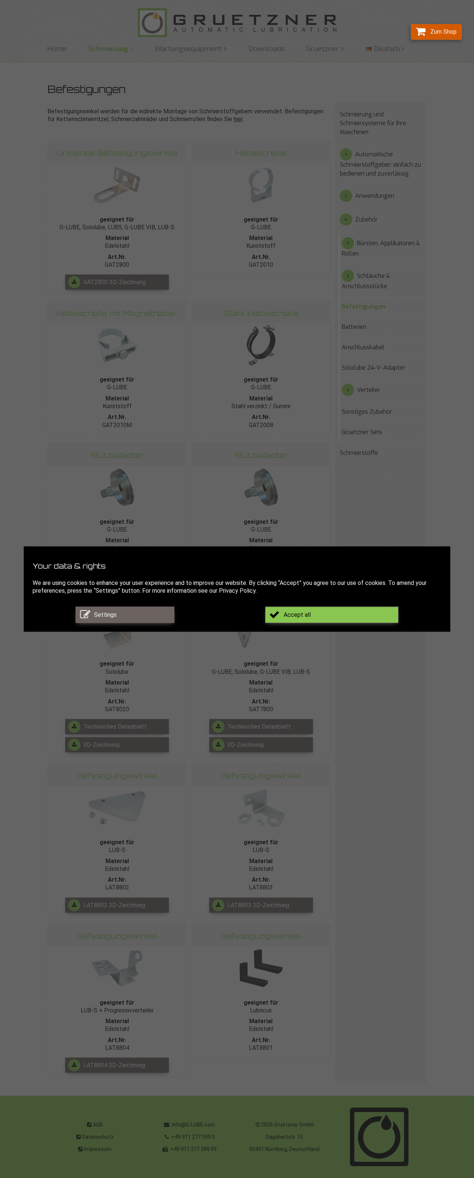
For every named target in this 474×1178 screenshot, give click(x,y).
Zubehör (366, 219)
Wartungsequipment (188, 48)
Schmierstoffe (359, 453)
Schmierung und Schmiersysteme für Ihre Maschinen (373, 123)
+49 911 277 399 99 (193, 1149)
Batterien (354, 327)
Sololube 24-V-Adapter (373, 368)
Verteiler (368, 390)
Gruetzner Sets (362, 432)
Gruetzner (322, 48)
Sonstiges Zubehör (367, 412)
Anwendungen (374, 196)
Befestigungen (363, 306)
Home (56, 48)
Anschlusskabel (363, 347)
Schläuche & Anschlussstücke (366, 281)
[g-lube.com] (237, 22)
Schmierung (108, 48)
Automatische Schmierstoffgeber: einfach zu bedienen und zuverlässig (380, 163)
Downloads (266, 48)
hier (238, 119)
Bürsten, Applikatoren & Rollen (381, 248)
